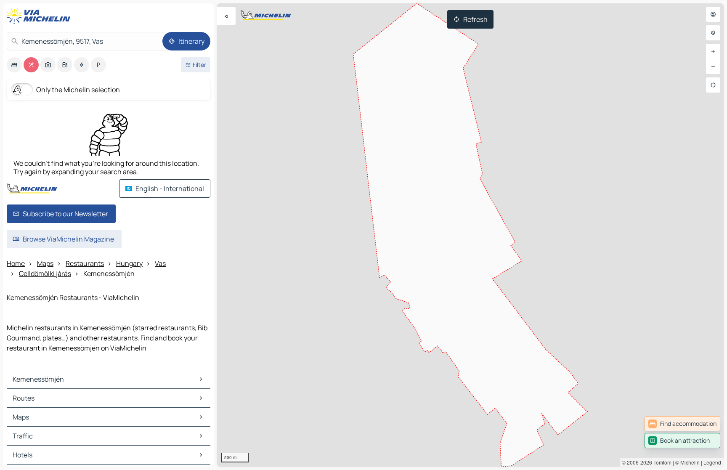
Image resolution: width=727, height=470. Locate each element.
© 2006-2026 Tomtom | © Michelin (661, 462)
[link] (682, 423)
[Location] (713, 85)
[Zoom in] (713, 51)
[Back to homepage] (40, 16)
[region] (470, 235)
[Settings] (713, 32)
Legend (712, 462)
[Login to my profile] (713, 14)
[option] (14, 64)
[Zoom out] (713, 66)
